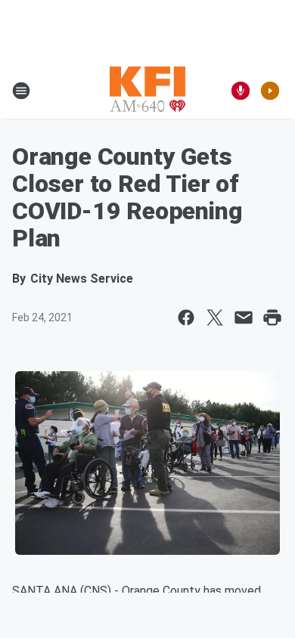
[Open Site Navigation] (21, 91)
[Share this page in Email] (243, 317)
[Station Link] (147, 91)
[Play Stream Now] (270, 91)
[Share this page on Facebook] (186, 317)
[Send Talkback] (240, 91)
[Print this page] (272, 317)
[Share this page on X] (214, 317)
